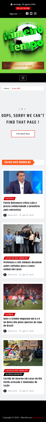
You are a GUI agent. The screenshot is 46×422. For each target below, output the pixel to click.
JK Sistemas (38, 417)
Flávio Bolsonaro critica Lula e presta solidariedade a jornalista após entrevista (21, 206)
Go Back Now (24, 133)
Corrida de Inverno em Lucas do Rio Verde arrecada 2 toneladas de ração (22, 382)
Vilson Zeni (12, 215)
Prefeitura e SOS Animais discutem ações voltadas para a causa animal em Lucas (22, 265)
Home (6, 88)
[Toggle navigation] (23, 77)
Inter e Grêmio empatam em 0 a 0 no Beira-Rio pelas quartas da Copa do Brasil (22, 322)
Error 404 (16, 88)
